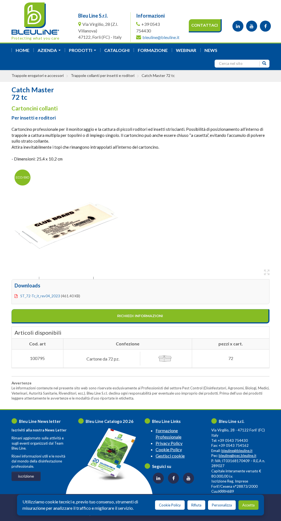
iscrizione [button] (26, 476)
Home (22, 50)
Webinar (186, 50)
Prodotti (83, 52)
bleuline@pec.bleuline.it (237, 455)
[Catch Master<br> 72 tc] (66, 223)
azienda (50, 52)
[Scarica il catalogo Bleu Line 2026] (114, 454)
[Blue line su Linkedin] (237, 26)
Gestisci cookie (170, 455)
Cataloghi (117, 50)
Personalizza (222, 505)
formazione (153, 50)
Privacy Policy (169, 443)
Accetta (248, 505)
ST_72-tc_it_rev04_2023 (40, 296)
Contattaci (204, 25)
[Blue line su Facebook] (265, 26)
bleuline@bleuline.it (160, 37)
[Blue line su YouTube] (251, 26)
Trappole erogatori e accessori (38, 75)
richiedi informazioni (140, 316)
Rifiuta (196, 505)
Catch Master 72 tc (158, 75)
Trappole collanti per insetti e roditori (102, 75)
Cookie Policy (169, 449)
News (210, 50)
